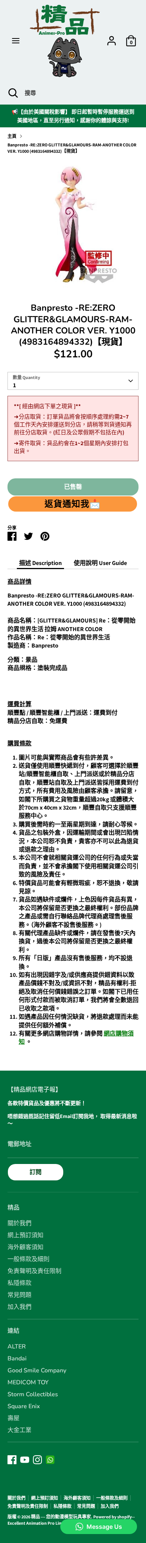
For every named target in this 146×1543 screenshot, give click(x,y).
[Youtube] (24, 1459)
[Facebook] (11, 1459)
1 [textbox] (14, 385)
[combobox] (73, 381)
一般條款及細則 (28, 1259)
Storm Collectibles (32, 1394)
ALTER (16, 1346)
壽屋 (13, 1418)
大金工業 (19, 1430)
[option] (73, 225)
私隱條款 (19, 1283)
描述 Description (40, 563)
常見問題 (19, 1295)
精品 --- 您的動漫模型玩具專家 (61, 1516)
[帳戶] (111, 37)
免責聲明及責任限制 (34, 1271)
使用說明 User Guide (100, 563)
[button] (72, 504)
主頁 (11, 136)
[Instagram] (37, 1459)
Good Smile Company (36, 1370)
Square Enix (23, 1406)
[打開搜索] (12, 93)
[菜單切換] (15, 40)
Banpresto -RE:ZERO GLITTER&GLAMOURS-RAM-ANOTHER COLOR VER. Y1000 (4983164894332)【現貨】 (71, 148)
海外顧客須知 (25, 1247)
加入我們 (19, 1307)
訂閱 (36, 1172)
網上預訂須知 (25, 1235)
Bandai (17, 1358)
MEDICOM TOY (28, 1382)
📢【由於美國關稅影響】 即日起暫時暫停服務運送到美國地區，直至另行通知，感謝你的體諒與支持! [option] (73, 115)
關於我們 (19, 1223)
